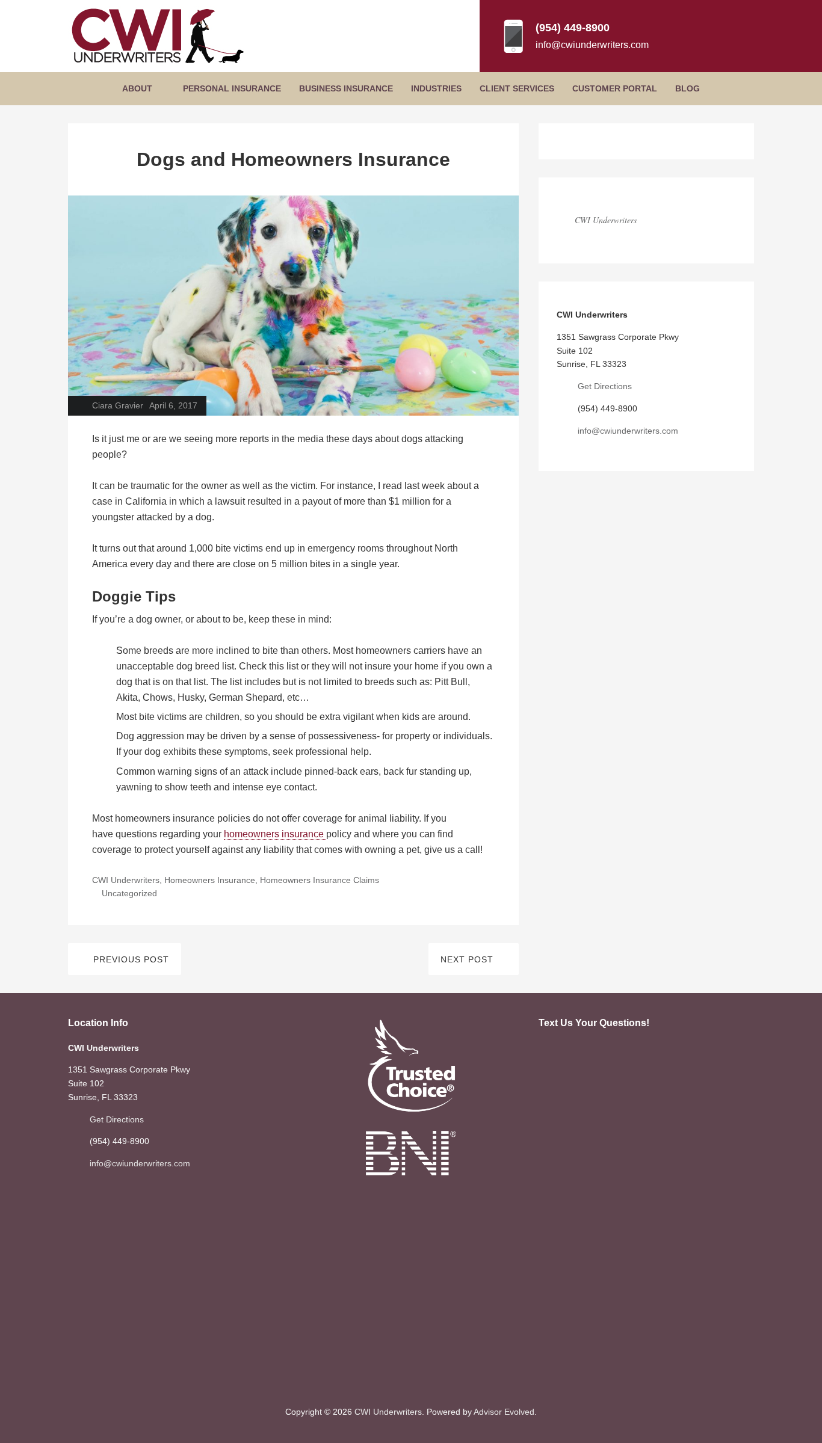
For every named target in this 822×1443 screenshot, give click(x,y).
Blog (687, 88)
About (137, 88)
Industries (436, 88)
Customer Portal (614, 88)
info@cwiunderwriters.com (592, 45)
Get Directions (605, 386)
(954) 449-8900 (573, 28)
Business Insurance (346, 88)
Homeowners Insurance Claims (319, 880)
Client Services (517, 88)
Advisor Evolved (504, 1412)
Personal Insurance (232, 88)
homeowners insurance (275, 834)
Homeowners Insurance (209, 880)
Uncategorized (129, 893)
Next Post (466, 959)
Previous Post (131, 959)
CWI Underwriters (125, 880)
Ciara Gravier (117, 405)
